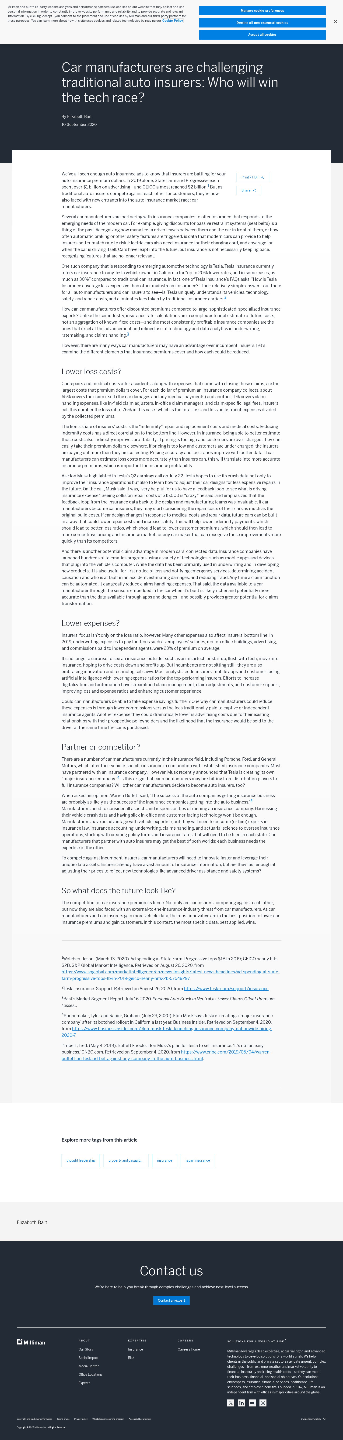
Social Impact (89, 1358)
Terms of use (63, 1419)
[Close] (335, 21)
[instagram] (262, 1402)
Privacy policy (81, 1419)
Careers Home (189, 1349)
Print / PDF (250, 177)
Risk (131, 1358)
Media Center (89, 1366)
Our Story (86, 1349)
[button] (230, 1402)
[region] (171, 22)
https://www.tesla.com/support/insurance (226, 988)
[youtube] (252, 1402)
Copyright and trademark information (34, 1419)
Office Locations (90, 1374)
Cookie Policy (172, 21)
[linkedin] (241, 1402)
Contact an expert (171, 1300)
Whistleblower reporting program (108, 1419)
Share (246, 190)
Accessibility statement (140, 1419)
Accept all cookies (262, 35)
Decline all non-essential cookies (262, 23)
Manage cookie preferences (262, 11)
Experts (84, 1383)
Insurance (135, 1349)
